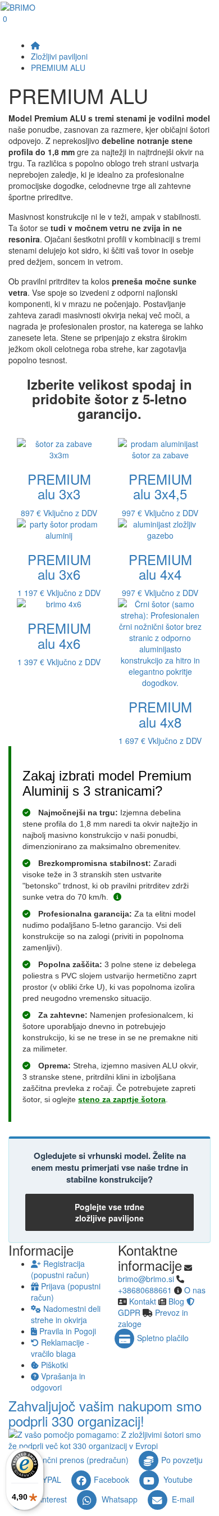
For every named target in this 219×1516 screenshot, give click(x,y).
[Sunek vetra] (117, 896)
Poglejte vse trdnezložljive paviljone (109, 1212)
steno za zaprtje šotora (122, 1099)
